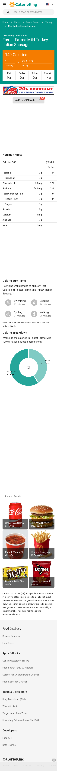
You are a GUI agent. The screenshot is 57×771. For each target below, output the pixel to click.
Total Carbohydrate (13, 193)
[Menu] (4, 4)
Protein (6, 209)
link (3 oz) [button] (27, 61)
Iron (5, 225)
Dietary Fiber (11, 199)
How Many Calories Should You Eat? (21, 720)
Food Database (12, 628)
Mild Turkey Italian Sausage (22, 26)
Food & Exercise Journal (15, 681)
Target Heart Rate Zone (15, 713)
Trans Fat (10, 178)
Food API (7, 738)
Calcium (7, 214)
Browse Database (12, 636)
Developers (10, 730)
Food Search (9, 643)
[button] (49, 4)
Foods (17, 22)
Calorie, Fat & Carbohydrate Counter (21, 674)
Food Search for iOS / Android (18, 667)
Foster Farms (33, 22)
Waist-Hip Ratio (10, 706)
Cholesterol (9, 183)
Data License (9, 745)
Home (6, 22)
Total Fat (7, 172)
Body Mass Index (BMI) (14, 699)
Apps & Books (11, 653)
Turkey (48, 22)
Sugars (8, 204)
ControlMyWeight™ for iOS (16, 660)
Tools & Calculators (15, 691)
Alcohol (7, 220)
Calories (7, 162)
